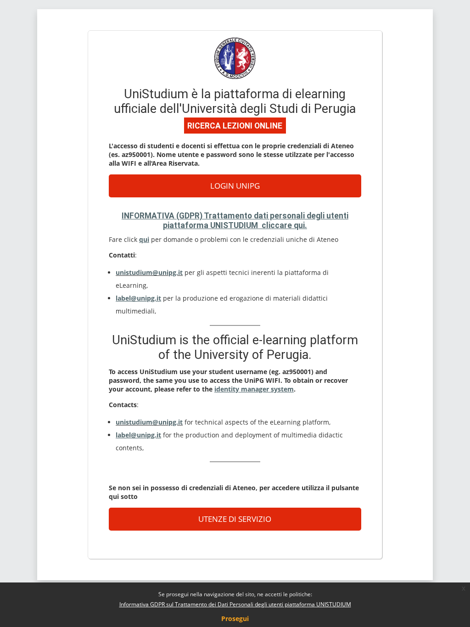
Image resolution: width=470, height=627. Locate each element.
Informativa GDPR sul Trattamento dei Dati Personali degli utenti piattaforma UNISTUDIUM (235, 604)
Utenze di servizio (234, 518)
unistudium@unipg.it (149, 272)
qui (144, 239)
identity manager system (254, 389)
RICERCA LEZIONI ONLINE (234, 125)
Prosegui (235, 618)
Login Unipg (235, 185)
